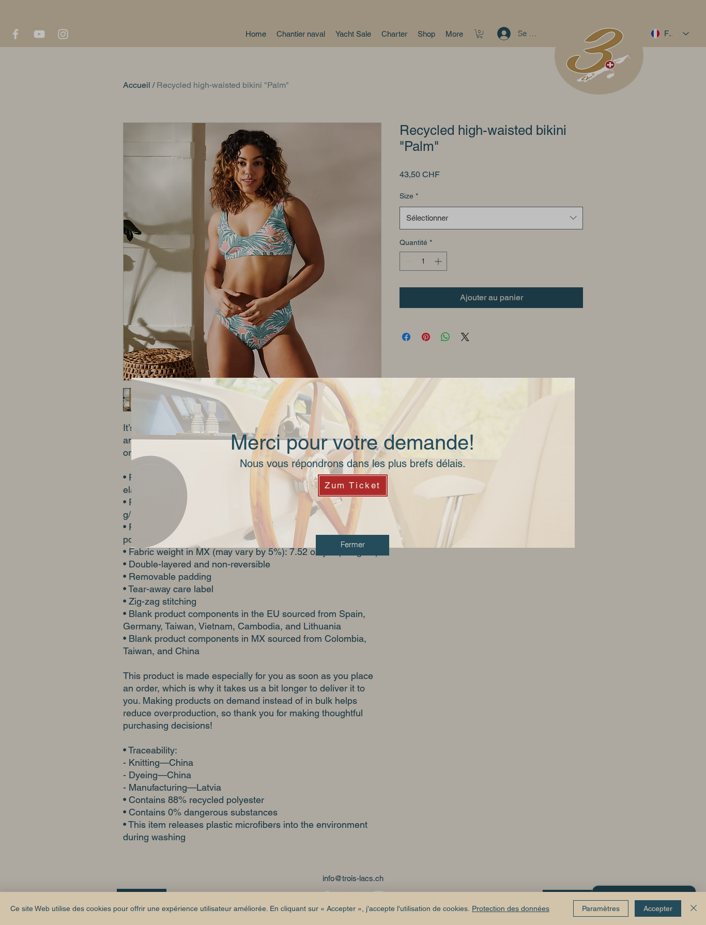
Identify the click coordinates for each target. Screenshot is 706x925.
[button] (352, 545)
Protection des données (510, 908)
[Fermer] (693, 908)
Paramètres (601, 908)
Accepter (657, 908)
